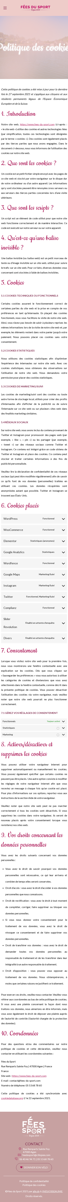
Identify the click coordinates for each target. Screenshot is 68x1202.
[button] (34, 1167)
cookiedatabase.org (12, 1098)
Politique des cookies (34, 1184)
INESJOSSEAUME (52, 1191)
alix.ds (36, 1191)
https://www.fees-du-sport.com (37, 124)
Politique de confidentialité (34, 1181)
